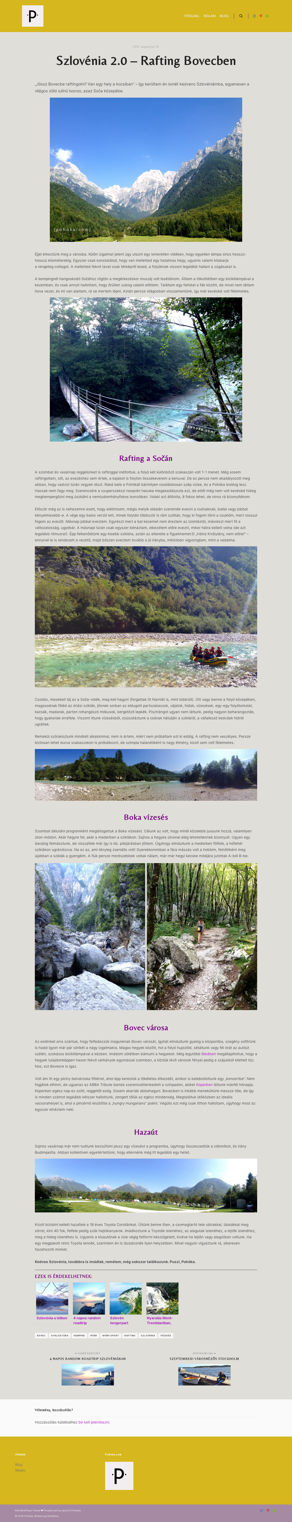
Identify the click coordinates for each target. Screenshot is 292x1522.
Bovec (41, 1335)
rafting (130, 1335)
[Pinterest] (261, 16)
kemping (79, 1335)
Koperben (204, 1085)
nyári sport (110, 1335)
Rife (17, 1510)
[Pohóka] (32, 16)
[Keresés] (241, 16)
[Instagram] (254, 16)
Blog (18, 1464)
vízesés (166, 1335)
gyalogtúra (59, 1335)
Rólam (20, 1470)
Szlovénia (148, 1335)
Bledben (209, 1054)
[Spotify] (267, 16)
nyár (93, 1335)
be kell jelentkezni (93, 1422)
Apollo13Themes (71, 1510)
